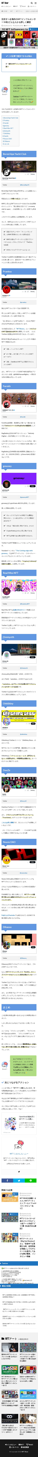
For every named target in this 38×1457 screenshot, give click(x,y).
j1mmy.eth (6, 131)
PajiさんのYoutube (8, 915)
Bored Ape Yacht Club (10, 118)
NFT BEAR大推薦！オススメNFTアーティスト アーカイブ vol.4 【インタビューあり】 (28, 1203)
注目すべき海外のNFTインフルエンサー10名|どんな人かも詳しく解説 (28, 1379)
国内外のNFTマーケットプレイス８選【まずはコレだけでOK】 (19, 1324)
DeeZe (5, 136)
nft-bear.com (6, 1132)
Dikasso (6, 141)
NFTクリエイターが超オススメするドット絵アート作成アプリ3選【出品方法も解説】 (28, 1223)
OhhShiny (6, 133)
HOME (5, 11)
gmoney (6, 126)
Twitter (16, 96)
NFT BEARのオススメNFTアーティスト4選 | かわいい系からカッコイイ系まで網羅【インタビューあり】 (10, 1381)
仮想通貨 (25, 1447)
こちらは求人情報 (8, 822)
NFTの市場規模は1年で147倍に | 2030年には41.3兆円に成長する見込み (19, 1303)
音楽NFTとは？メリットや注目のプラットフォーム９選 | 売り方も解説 (19, 1317)
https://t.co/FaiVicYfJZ (8, 1282)
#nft (25, 1280)
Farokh (6, 123)
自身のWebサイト (19, 610)
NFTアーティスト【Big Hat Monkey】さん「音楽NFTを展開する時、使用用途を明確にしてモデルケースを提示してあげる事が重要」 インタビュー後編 (28, 1247)
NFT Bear (5, 3)
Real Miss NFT (8, 128)
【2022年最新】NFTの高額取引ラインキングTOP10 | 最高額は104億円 (10, 1403)
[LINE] (30, 1181)
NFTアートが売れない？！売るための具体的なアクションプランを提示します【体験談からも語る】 (27, 1430)
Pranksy (6, 120)
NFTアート (19, 11)
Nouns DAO (7, 139)
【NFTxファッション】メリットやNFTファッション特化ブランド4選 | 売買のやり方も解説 (19, 1310)
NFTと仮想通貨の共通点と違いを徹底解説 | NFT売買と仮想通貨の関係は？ (19, 1296)
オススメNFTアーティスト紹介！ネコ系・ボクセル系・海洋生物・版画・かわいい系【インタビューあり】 (27, 1405)
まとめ (6, 144)
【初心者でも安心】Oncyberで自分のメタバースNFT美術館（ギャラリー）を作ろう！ (9, 1429)
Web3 (24, 6)
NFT (16, 6)
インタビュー (7, 6)
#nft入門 (29, 1280)
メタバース (32, 6)
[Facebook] (7, 1181)
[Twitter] (19, 1172)
